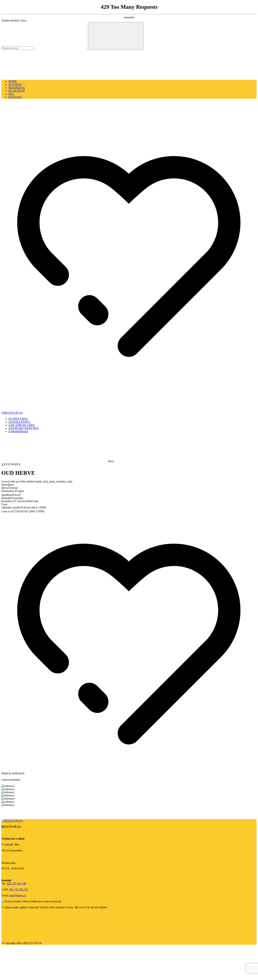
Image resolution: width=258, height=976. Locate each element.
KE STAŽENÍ (16, 90)
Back (111, 461)
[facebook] (28, 937)
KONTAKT (15, 97)
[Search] (115, 36)
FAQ (11, 93)
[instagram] (81, 937)
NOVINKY (15, 84)
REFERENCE (16, 87)
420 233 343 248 (16, 883)
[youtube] (134, 937)
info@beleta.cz (17, 895)
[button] (27, 126)
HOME (12, 81)
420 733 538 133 (18, 889)
